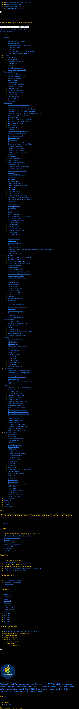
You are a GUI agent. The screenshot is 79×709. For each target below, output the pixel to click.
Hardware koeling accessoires (18, 167)
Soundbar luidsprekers (15, 298)
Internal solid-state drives (16, 84)
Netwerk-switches (14, 422)
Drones (6, 55)
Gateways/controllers (15, 404)
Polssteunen (12, 202)
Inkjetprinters (12, 342)
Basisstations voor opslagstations (19, 371)
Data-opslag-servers (15, 397)
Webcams (11, 309)
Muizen (10, 327)
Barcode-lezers (13, 321)
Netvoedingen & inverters (16, 90)
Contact (6, 504)
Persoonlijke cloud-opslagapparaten (20, 381)
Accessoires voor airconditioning (19, 105)
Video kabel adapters (15, 490)
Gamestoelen (12, 156)
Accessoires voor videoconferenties (20, 119)
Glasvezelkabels (13, 447)
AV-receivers (12, 125)
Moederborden (13, 88)
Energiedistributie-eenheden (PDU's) (20, 144)
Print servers (12, 356)
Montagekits (12, 187)
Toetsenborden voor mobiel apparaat (21, 331)
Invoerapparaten (9, 319)
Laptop (6, 37)
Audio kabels (12, 434)
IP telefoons (12, 280)
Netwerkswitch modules (16, 420)
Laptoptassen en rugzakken (17, 41)
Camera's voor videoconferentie (19, 263)
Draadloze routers (14, 399)
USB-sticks (11, 383)
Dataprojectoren (13, 268)
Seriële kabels (12, 480)
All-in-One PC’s (13, 59)
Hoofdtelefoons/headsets (17, 278)
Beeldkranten (12, 127)
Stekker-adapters (14, 222)
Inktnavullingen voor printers (17, 346)
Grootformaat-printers (15, 340)
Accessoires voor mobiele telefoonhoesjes (22, 109)
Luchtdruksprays (13, 181)
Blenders (11, 130)
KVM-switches (13, 467)
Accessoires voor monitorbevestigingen (21, 111)
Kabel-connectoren (14, 459)
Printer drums (12, 358)
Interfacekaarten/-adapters (17, 453)
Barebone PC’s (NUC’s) (15, 62)
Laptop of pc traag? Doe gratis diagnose (14, 29)
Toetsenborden (13, 329)
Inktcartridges (12, 344)
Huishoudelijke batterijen (16, 175)
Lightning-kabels (13, 471)
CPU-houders (12, 140)
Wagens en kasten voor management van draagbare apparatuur (30, 249)
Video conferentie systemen (17, 307)
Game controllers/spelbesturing (18, 323)
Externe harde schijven (15, 375)
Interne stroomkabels (15, 455)
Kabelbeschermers (14, 457)
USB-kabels (12, 486)
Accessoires (8, 103)
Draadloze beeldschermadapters (19, 274)
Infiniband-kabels (14, 496)
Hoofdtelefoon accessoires (17, 171)
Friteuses (11, 154)
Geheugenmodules (14, 78)
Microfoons (12, 296)
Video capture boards (15, 311)
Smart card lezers (14, 214)
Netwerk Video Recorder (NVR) (18, 414)
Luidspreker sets (13, 284)
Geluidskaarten (13, 80)
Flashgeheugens (13, 379)
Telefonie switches (14, 428)
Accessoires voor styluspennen (18, 115)
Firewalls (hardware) (15, 146)
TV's (9, 303)
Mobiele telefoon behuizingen (18, 185)
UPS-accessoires (14, 239)
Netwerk (7, 385)
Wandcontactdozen (15, 253)
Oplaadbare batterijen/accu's (18, 197)
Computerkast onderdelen (17, 134)
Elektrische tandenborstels (17, 150)
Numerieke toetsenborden (17, 336)
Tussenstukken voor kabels (17, 484)
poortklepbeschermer (15, 218)
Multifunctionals (13, 350)
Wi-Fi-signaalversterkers (16, 430)
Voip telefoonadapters (15, 494)
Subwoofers (12, 301)
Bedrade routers (13, 391)
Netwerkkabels (13, 476)
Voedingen (12, 101)
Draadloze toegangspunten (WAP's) (20, 401)
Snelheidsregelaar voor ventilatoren (20, 216)
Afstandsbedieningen (15, 123)
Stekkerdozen (13, 482)
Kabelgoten (12, 463)
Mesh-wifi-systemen (15, 406)
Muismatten (12, 189)
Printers (6, 338)
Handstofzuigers (14, 165)
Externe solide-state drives (17, 377)
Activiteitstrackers (14, 117)
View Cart (7, 704)
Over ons (7, 502)
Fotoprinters (12, 352)
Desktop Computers (10, 57)
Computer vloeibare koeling (17, 76)
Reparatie (7, 500)
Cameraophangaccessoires (17, 261)
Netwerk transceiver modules (18, 412)
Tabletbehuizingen (14, 228)
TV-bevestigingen (14, 235)
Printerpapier (12, 360)
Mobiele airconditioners (16, 183)
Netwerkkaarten (13, 418)
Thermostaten (13, 245)
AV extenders (12, 436)
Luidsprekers (12, 286)
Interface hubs (13, 451)
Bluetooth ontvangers (15, 439)
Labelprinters (12, 364)
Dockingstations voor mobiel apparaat (21, 51)
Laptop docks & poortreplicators (19, 45)
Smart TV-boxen (13, 294)
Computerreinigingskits (15, 136)
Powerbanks (12, 204)
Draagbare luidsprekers (16, 276)
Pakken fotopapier (14, 354)
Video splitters (13, 492)
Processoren (12, 94)
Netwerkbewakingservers (16, 408)
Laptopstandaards (14, 47)
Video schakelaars (14, 243)
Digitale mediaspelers (15, 270)
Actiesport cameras (14, 259)
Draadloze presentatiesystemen (19, 272)
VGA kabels (12, 488)
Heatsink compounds (15, 169)
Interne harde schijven (15, 86)
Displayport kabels (14, 441)
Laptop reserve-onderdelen (17, 53)
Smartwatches (13, 226)
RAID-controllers (13, 97)
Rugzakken (12, 208)
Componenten (8, 72)
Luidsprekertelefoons (15, 288)
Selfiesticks (12, 212)
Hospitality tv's (13, 282)
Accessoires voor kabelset (17, 107)
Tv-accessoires (13, 233)
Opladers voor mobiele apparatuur (19, 200)
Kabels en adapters (10, 432)
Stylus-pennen (13, 224)
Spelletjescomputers (15, 68)
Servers (10, 66)
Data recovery (9, 498)
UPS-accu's (12, 241)
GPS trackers (12, 160)
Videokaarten (12, 99)
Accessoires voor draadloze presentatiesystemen (25, 113)
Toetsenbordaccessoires (16, 230)
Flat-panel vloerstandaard (17, 148)
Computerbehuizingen (15, 74)
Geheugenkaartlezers (15, 158)
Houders (11, 173)
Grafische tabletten (14, 325)
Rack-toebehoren (14, 206)
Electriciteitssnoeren (15, 445)
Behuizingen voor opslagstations (19, 373)
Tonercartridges (13, 362)
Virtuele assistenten (14, 247)
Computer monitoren (15, 265)
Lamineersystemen (14, 177)
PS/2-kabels (12, 478)
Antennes (11, 389)
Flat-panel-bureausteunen (17, 152)
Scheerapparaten (14, 210)
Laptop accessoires (14, 43)
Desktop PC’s (12, 64)
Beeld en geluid (9, 255)
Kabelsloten (12, 465)
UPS (9, 237)
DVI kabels (11, 443)
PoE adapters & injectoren (17, 424)
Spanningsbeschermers (16, 220)
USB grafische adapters (16, 305)
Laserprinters (12, 348)
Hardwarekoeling (14, 82)
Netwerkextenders (14, 416)
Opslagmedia (8, 368)
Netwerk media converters (17, 410)
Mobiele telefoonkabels (16, 474)
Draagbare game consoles (17, 70)
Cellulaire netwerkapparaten (17, 395)
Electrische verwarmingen (16, 142)
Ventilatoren (12, 251)
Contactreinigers (13, 138)
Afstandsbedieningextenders (18, 132)
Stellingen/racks (13, 290)
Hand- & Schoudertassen (16, 162)
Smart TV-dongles (14, 292)
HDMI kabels (12, 449)
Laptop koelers (13, 49)
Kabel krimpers (13, 461)
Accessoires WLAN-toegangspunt (19, 121)
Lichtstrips (11, 179)
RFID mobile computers (15, 366)
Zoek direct (24, 27)
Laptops (11, 39)
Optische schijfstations (15, 92)
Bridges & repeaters (15, 393)
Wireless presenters (15, 333)
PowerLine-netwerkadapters (18, 426)
